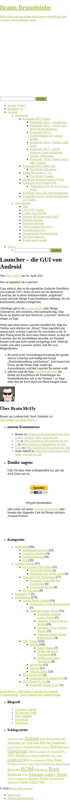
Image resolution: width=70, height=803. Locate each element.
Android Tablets (24, 563)
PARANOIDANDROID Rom (41, 764)
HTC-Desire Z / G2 (34, 681)
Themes (34, 668)
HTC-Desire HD (32, 674)
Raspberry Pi (15, 108)
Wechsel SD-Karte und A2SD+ (41, 216)
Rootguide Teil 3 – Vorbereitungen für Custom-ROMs (46, 136)
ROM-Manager (41, 770)
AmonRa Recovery (33, 230)
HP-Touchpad (53, 751)
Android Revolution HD (52, 738)
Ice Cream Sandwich (38, 755)
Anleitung (14, 742)
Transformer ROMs (41, 587)
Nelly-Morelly (23, 716)
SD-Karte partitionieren (17, 778)
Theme (44, 778)
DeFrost (56, 747)
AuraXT (11, 747)
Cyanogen (45, 747)
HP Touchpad (30, 590)
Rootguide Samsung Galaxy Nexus (43, 179)
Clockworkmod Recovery (37, 226)
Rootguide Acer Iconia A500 (39, 182)
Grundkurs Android (34, 553)
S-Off (25, 774)
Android (12, 112)
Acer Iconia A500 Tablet (37, 567)
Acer (15, 739)
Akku (20, 739)
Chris (18, 447)
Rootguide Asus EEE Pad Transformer (45, 193)
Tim (17, 441)
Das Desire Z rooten (42, 176)
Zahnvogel (21, 722)
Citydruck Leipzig (25, 709)
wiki (25, 560)
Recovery (13, 769)
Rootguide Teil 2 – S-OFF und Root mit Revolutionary (48, 127)
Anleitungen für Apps (35, 550)
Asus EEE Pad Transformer (38, 577)
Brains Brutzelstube (21, 788)
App (23, 743)
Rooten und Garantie (34, 240)
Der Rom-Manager (33, 236)
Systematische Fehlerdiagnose (40, 233)
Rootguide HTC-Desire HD (38, 166)
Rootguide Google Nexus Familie (50, 604)
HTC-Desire (29, 641)
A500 (10, 739)
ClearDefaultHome (45, 371)
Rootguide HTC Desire (36, 118)
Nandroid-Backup (33, 223)
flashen (66, 747)
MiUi (26, 760)
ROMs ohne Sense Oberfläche (48, 659)
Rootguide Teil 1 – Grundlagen (48, 122)
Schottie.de (21, 719)
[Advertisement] (35, 60)
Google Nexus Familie (35, 600)
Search (11, 246)
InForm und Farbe (25, 712)
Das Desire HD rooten (43, 169)
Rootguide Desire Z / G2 (37, 172)
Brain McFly (13, 275)
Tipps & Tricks (38, 671)
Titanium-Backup (32, 220)
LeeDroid (14, 759)
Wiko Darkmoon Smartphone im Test (46, 441)
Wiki (25, 206)
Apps (29, 742)
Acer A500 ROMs (41, 570)
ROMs (34, 644)
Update (23, 782)
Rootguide (36, 664)
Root (54, 769)
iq (16, 444)
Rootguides (21, 115)
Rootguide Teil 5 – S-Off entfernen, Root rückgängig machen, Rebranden (46, 152)
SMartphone (33, 779)
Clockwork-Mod (31, 747)
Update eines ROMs (34, 213)
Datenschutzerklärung (20, 798)
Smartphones (22, 597)
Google (32, 751)
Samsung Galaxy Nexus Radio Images (51, 636)
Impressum (13, 794)
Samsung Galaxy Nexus (44, 610)
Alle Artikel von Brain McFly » (18, 419)
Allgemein (21, 546)
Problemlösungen (32, 556)
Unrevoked (13, 782)
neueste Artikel (16, 105)
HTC (62, 751)
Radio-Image (62, 764)
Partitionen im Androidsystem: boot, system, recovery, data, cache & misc (42, 436)
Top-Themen (22, 203)
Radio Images (45, 647)
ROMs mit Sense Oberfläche (47, 653)
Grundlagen (41, 751)
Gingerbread (17, 751)
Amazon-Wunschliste (46, 509)
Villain (33, 782)
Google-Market (34, 308)
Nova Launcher (38, 760)
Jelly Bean (56, 755)
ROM (27, 769)
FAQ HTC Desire (33, 209)
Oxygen (22, 763)
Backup (18, 747)
